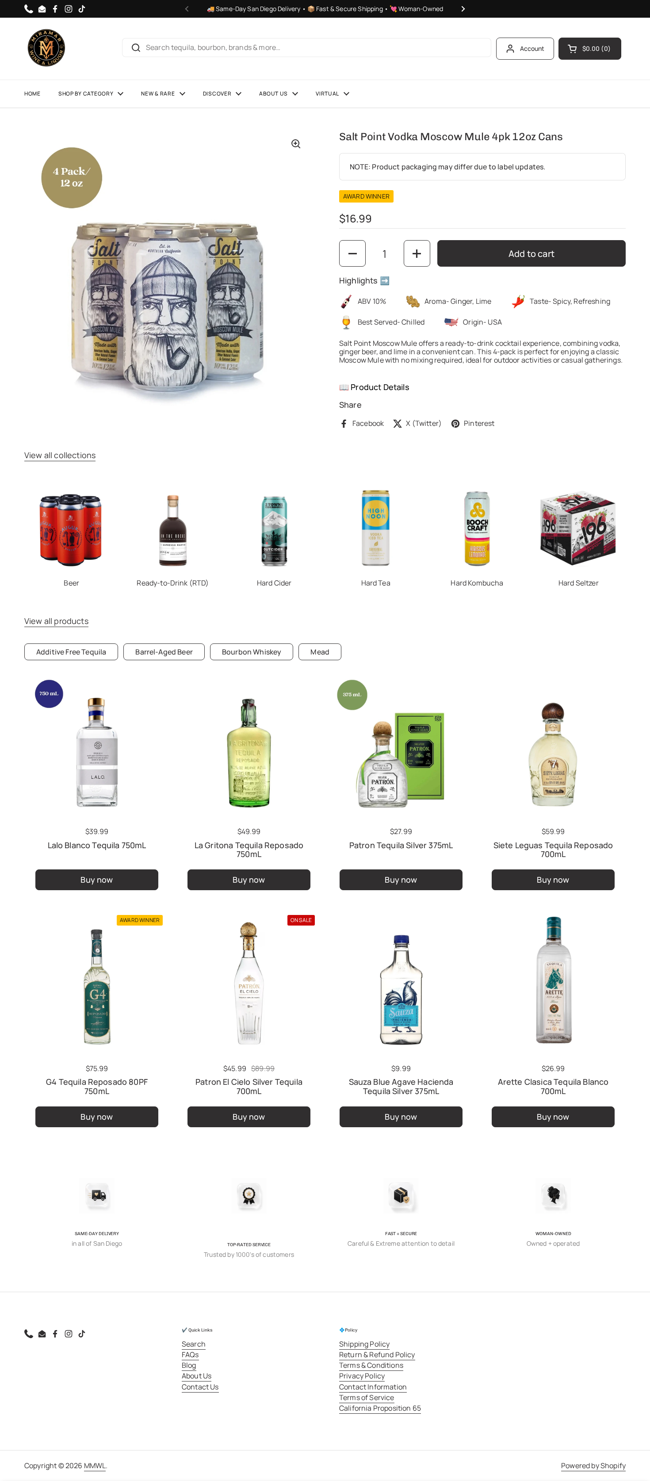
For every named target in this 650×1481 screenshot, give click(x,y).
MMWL (95, 1465)
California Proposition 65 (380, 1408)
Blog (189, 1365)
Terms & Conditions (371, 1365)
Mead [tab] (319, 652)
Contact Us (200, 1387)
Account (532, 48)
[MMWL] (46, 49)
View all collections (60, 455)
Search (194, 1344)
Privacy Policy (362, 1376)
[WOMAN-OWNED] (553, 1195)
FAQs (190, 1354)
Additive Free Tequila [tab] (71, 652)
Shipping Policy (364, 1344)
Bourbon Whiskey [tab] (251, 652)
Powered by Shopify (593, 1465)
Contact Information (373, 1387)
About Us (196, 1376)
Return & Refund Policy (377, 1354)
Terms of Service (366, 1397)
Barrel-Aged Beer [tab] (164, 652)
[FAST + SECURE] (401, 1195)
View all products (56, 621)
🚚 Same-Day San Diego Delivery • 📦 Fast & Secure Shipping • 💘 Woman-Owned (325, 9)
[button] (589, 49)
